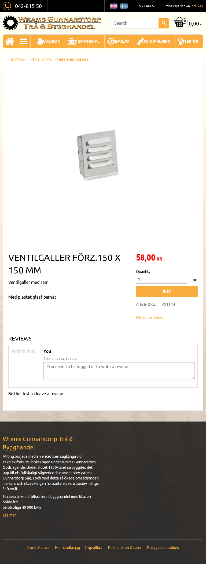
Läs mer (9, 515)
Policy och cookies (163, 547)
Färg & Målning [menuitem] (154, 41)
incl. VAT (197, 6)
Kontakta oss (38, 547)
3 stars (23, 351)
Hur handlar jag (67, 547)
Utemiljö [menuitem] (119, 41)
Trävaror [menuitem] (49, 41)
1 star (13, 351)
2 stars (18, 351)
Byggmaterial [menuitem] (85, 41)
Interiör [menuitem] (189, 41)
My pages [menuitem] (146, 6)
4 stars (28, 351)
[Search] (164, 23)
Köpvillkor (94, 547)
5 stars (33, 351)
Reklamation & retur (125, 547)
